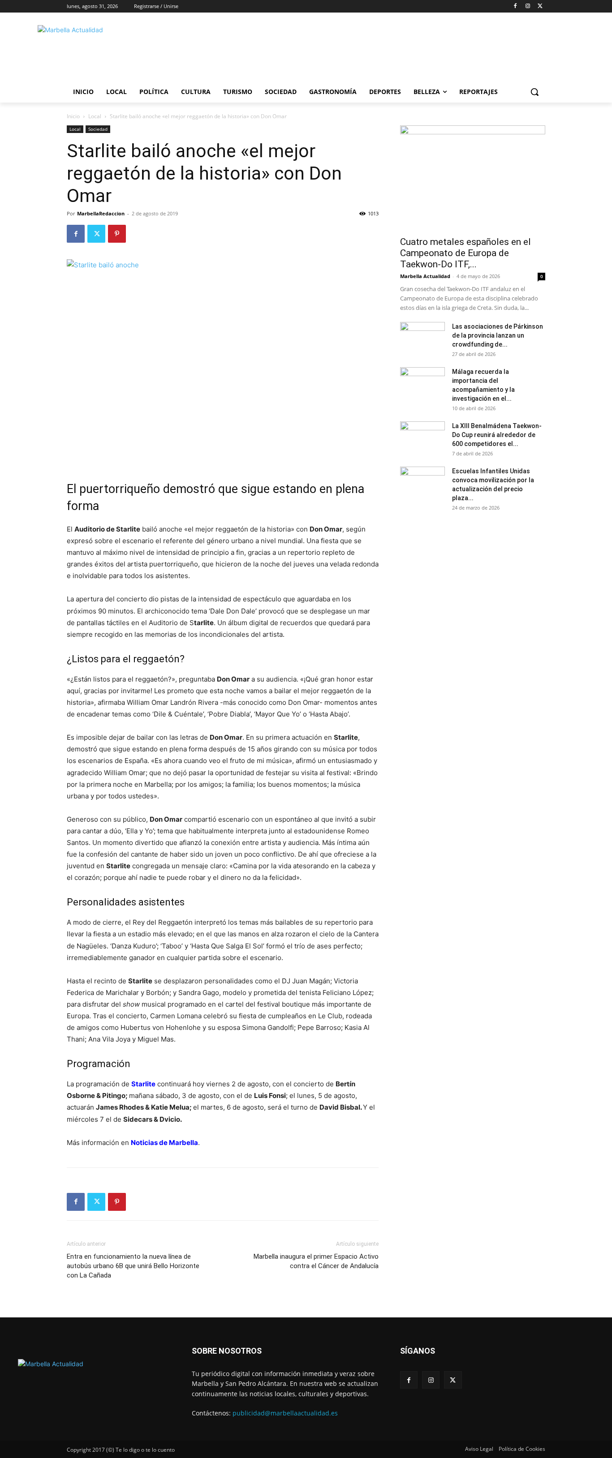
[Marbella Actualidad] (138, 51)
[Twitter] (540, 6)
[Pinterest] (117, 234)
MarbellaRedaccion (101, 213)
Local (94, 116)
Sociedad (98, 129)
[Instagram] (527, 6)
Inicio (73, 116)
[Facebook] (515, 6)
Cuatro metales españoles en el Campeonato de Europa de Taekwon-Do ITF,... (465, 253)
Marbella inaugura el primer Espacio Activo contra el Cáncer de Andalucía (316, 1261)
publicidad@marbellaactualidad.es (285, 1413)
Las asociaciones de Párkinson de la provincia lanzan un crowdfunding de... (497, 335)
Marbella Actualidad (425, 276)
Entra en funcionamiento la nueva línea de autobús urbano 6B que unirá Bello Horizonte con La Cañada (133, 1265)
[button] (534, 92)
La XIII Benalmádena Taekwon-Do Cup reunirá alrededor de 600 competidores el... (497, 434)
